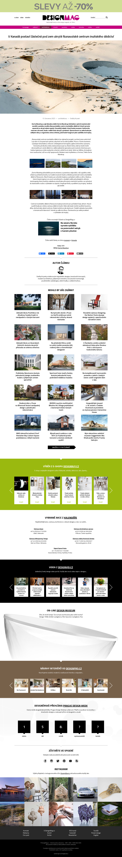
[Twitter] (58, 761)
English (96, 835)
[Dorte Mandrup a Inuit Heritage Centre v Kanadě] (61, 77)
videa (21, 17)
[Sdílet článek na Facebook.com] (42, 253)
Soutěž (96, 830)
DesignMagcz (65, 773)
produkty (64, 27)
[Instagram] (51, 761)
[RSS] (77, 761)
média (90, 27)
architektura (45, 27)
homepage (25, 27)
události (35, 27)
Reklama (26, 833)
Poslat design (96, 833)
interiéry (27, 17)
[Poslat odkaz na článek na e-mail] (80, 253)
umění (98, 27)
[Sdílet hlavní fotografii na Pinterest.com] (70, 253)
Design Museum (66, 610)
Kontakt (26, 830)
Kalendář (72, 833)
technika (81, 27)
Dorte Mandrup (63, 248)
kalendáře (70, 518)
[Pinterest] (64, 761)
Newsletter (73, 835)
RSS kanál (72, 830)
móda (73, 27)
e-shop (16, 17)
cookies (77, 848)
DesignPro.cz (74, 668)
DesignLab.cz (64, 854)
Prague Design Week (75, 706)
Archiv (49, 835)
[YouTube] (70, 761)
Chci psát (26, 835)
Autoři (49, 833)
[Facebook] (45, 761)
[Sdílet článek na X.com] (51, 253)
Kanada (74, 240)
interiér (55, 27)
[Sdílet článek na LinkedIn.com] (61, 253)
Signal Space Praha (60, 548)
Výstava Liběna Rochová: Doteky (83, 539)
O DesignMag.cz (49, 830)
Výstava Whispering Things (38, 539)
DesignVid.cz (65, 567)
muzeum (67, 240)
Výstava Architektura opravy (83, 529)
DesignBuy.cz (71, 466)
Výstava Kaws (38, 529)
